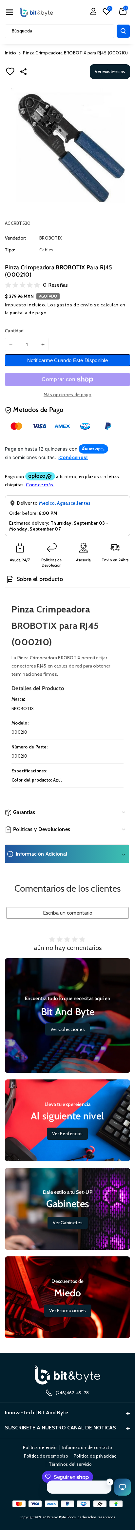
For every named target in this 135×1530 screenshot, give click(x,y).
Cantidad (14, 331)
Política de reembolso (46, 1456)
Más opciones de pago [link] (67, 394)
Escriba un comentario (67, 913)
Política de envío (40, 1447)
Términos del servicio (70, 1464)
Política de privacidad (95, 1456)
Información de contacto (87, 1447)
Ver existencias (110, 71)
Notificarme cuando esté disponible (67, 360)
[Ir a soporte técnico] (122, 1487)
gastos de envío (75, 305)
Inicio (10, 53)
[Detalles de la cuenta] (93, 11)
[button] (9, 12)
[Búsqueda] (123, 31)
